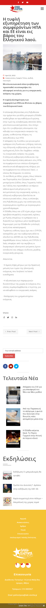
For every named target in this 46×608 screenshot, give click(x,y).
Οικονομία (6, 81)
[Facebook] (18, 2)
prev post (11, 331)
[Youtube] (27, 2)
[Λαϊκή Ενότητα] (16, 8)
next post (33, 331)
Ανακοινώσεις (10, 78)
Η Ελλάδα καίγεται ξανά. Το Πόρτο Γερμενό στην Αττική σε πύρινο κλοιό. (32, 434)
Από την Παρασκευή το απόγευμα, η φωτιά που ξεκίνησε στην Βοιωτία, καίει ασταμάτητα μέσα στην (33, 413)
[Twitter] (22, 2)
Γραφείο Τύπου (21, 78)
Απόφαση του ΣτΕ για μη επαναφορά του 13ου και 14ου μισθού (32, 389)
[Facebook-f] (17, 565)
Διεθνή (30, 78)
